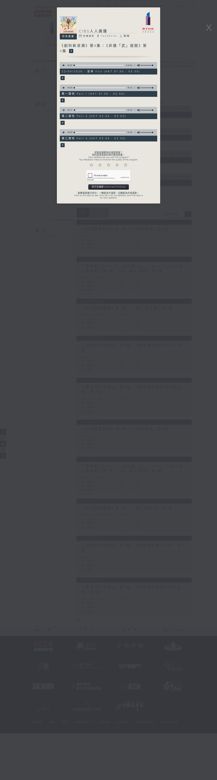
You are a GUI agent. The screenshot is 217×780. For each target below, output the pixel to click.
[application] (107, 65)
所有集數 (68, 36)
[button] (63, 65)
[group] (138, 65)
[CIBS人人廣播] (62, 78)
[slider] (147, 65)
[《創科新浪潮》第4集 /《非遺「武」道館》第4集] (70, 51)
